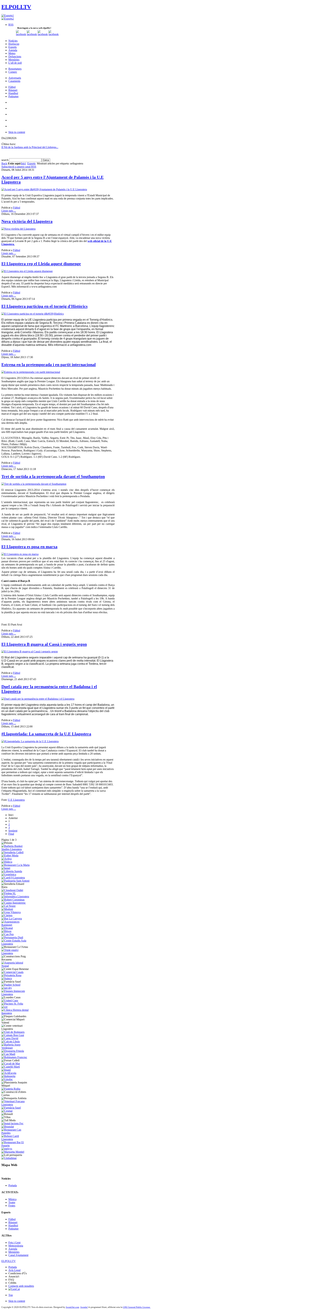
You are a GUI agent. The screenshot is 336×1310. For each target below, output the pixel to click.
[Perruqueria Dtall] (12, 937)
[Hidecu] (6, 861)
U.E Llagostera (16, 799)
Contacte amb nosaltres (21, 1285)
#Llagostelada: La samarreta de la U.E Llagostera (46, 734)
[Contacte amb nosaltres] (53, 34)
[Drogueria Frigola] (12, 1050)
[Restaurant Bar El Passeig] (16, 1145)
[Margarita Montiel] (12, 1151)
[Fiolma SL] (8, 893)
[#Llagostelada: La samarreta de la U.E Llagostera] (30, 741)
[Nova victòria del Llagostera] (18, 228)
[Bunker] (16, 849)
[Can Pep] (7, 934)
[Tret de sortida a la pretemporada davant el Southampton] (33, 483)
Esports (31, 163)
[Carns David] (9, 1038)
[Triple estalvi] (16, 953)
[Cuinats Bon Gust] (12, 1035)
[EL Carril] (13, 877)
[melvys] (6, 1148)
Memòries (13, 1251)
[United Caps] (9, 1000)
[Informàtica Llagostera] (15, 896)
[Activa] (6, 858)
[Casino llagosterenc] (13, 902)
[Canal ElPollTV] (43, 34)
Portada (12, 1185)
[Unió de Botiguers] (12, 1032)
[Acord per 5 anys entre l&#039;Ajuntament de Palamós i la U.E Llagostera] (44, 189)
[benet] (5, 868)
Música (12, 1199)
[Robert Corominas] (12, 899)
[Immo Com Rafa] (16, 994)
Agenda (12, 1248)
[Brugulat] (7, 1126)
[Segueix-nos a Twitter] (32, 34)
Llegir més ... (8, 210)
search (5, 159)
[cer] (4, 1006)
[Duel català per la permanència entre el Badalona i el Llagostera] (37, 698)
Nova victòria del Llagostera (26, 221)
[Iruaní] (6, 1069)
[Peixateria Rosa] (11, 975)
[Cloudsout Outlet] (12, 890)
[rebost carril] (16, 1139)
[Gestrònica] (8, 874)
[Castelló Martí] (10, 1066)
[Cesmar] (7, 1110)
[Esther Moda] (9, 855)
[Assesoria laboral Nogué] (16, 965)
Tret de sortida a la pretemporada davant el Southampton (53, 476)
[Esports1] (7, 15)
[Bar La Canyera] (11, 918)
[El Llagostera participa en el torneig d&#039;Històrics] (32, 313)
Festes (11, 1205)
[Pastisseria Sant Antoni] (15, 880)
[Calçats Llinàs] (10, 1041)
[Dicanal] (7, 928)
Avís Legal (14, 1270)
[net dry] (6, 987)
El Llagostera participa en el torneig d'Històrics (44, 306)
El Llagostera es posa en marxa (29, 546)
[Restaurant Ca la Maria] (15, 864)
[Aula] (16, 943)
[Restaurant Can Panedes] (16, 1132)
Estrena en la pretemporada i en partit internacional (48, 364)
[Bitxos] (6, 931)
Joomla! (84, 1307)
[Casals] (12, 972)
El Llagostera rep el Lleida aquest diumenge (41, 263)
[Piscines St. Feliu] (12, 1003)
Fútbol (16, 207)
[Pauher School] (10, 984)
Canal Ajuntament (18, 1255)
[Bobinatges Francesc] (14, 1057)
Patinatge (13, 1228)
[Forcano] (16, 1104)
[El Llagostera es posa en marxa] (19, 554)
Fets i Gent (14, 1242)
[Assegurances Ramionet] (16, 924)
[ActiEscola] (8, 1072)
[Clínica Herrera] (16, 1013)
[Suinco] (6, 978)
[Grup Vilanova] (11, 912)
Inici (23, 163)
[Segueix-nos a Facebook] (21, 34)
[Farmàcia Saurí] (11, 1107)
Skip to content (16, 132)
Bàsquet (12, 1222)
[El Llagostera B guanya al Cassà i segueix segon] (29, 651)
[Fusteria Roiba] (10, 1088)
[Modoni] (7, 909)
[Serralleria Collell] (12, 852)
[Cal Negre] (8, 905)
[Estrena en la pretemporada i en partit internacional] (30, 372)
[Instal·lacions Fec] (12, 1123)
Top (10, 1295)
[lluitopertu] (8, 1076)
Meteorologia (15, 1245)
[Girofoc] (7, 1079)
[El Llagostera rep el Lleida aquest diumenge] (27, 271)
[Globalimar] (9, 1158)
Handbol (13, 1225)
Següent (12, 830)
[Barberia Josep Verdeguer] (16, 1047)
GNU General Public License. (136, 1307)
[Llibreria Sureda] (11, 871)
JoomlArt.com (72, 1307)
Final (11, 833)
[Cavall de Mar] (10, 1063)
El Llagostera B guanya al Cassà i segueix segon (44, 644)
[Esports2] (7, 18)
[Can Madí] (8, 1054)
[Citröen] (6, 915)
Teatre (11, 1202)
